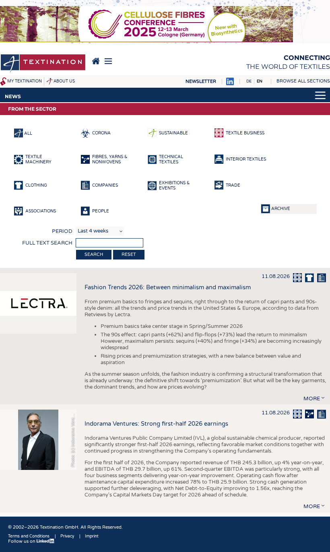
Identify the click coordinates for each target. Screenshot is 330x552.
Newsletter (201, 81)
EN (259, 81)
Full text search (47, 243)
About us (64, 81)
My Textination (24, 81)
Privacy (67, 536)
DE (249, 81)
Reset (129, 254)
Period (62, 231)
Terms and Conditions (29, 536)
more (311, 398)
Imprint (92, 536)
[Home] (43, 64)
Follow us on (22, 541)
